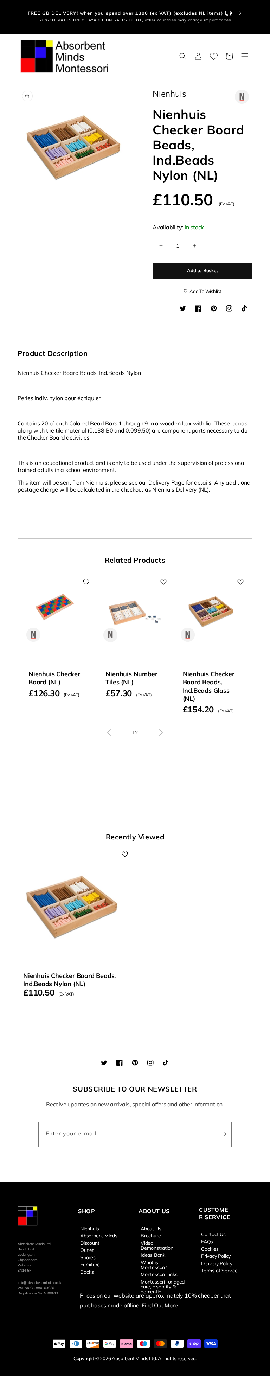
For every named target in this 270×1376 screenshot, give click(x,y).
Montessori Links (159, 1274)
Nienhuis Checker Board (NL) (54, 678)
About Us (151, 1228)
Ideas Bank (153, 1254)
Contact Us (213, 1234)
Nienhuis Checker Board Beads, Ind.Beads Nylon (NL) (69, 980)
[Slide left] (109, 732)
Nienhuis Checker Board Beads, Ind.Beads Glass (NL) (208, 686)
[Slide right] (161, 732)
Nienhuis (89, 1228)
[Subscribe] (223, 1134)
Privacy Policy (216, 1256)
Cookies (210, 1249)
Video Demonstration (157, 1245)
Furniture (90, 1264)
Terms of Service (219, 1270)
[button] (183, 56)
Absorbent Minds (98, 1235)
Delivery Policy (216, 1263)
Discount (89, 1243)
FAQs (207, 1241)
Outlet (87, 1250)
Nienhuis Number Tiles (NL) (131, 678)
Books (87, 1271)
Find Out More (160, 1305)
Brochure (151, 1235)
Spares (88, 1257)
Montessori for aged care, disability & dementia (163, 1286)
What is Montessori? (154, 1264)
